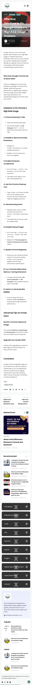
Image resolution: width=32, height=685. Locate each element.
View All (26, 456)
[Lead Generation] (16, 575)
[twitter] (13, 389)
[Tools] (16, 523)
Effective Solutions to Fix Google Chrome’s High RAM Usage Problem (19, 482)
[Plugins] (16, 558)
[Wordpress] (16, 506)
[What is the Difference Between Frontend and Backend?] (16, 425)
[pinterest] (16, 389)
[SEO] (16, 532)
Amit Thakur (11, 40)
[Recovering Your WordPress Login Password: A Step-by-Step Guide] (7, 628)
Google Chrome (8, 384)
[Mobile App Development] (16, 567)
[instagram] (7, 682)
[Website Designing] (16, 515)
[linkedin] (22, 389)
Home (5, 14)
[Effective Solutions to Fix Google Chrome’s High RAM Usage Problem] (7, 482)
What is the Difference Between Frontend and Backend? (13, 442)
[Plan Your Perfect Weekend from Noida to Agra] (7, 474)
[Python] (16, 549)
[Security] (16, 541)
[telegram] (19, 389)
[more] (25, 389)
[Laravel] (16, 584)
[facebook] (10, 389)
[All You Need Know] (7, 5)
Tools (18, 14)
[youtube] (10, 682)
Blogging (12, 14)
